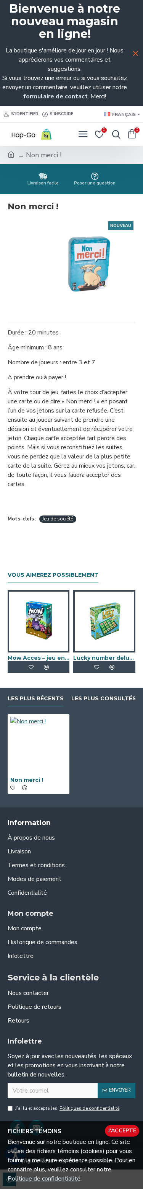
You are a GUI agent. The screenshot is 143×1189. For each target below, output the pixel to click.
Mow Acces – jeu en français (38, 657)
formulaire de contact (55, 96)
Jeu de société (57, 518)
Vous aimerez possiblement (53, 575)
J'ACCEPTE (122, 1130)
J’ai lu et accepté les (67, 1108)
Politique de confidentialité (44, 1178)
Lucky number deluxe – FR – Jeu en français (104, 657)
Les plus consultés (103, 698)
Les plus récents (36, 698)
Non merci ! (26, 779)
